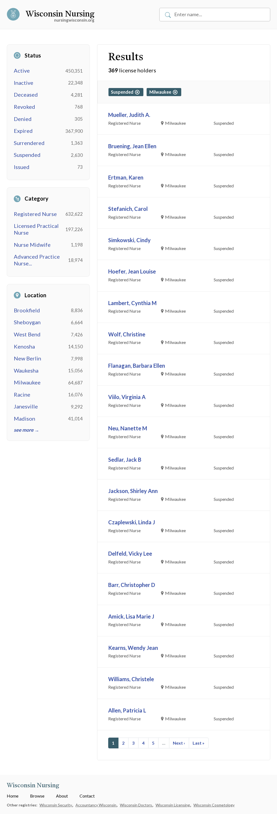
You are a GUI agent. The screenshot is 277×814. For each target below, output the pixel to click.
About (62, 795)
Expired (23, 130)
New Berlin (27, 358)
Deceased (26, 94)
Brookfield (27, 310)
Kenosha (24, 346)
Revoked (24, 106)
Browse (37, 795)
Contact (87, 795)
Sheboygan (27, 322)
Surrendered (29, 143)
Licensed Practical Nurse (36, 229)
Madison (24, 418)
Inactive (23, 82)
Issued (21, 167)
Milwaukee (27, 382)
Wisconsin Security (56, 805)
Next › (179, 742)
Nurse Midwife (32, 244)
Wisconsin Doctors (136, 805)
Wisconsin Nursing (60, 14)
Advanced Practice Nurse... (37, 259)
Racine (22, 394)
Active (22, 70)
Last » (199, 742)
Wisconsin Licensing (173, 805)
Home (12, 795)
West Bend (27, 334)
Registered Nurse (35, 214)
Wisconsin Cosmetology (214, 805)
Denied (23, 119)
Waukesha (26, 370)
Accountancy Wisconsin (96, 805)
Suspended (27, 154)
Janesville (26, 406)
